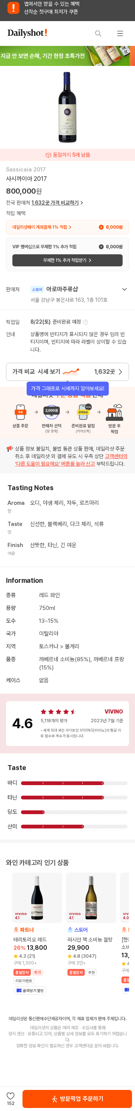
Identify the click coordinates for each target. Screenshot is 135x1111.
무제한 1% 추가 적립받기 (64, 260)
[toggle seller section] (124, 289)
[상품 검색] (98, 33)
